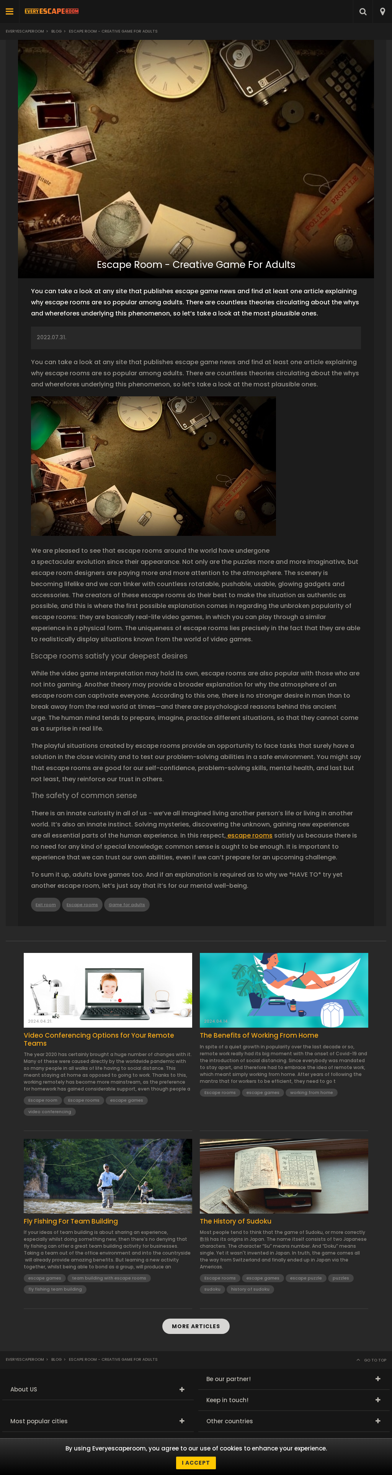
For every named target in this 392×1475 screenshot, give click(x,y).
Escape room (42, 1100)
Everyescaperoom (25, 31)
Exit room (46, 905)
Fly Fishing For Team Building (71, 1221)
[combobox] (382, 11)
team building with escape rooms (109, 1278)
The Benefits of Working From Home (259, 1035)
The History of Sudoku (235, 1221)
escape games (126, 1100)
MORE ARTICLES (196, 1326)
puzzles (341, 1278)
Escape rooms (82, 905)
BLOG (56, 31)
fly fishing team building (55, 1289)
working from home (311, 1092)
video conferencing (49, 1112)
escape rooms (249, 835)
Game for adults (127, 905)
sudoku (212, 1289)
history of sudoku (250, 1289)
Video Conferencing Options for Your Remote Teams (99, 1039)
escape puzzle (306, 1278)
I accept (196, 1463)
